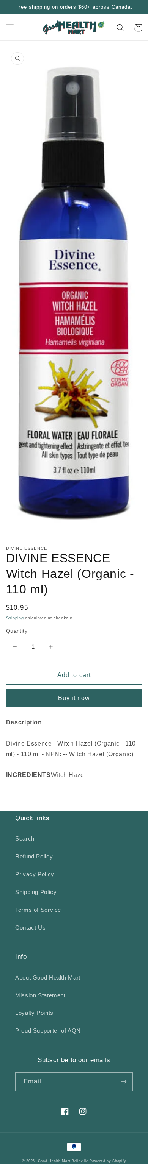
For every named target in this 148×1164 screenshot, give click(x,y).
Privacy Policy (34, 874)
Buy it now (74, 698)
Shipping (15, 618)
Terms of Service (38, 910)
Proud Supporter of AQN (48, 1031)
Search (25, 839)
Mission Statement (40, 995)
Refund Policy (34, 856)
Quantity (16, 631)
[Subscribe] (123, 1081)
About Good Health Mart (47, 978)
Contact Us (30, 928)
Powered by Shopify (108, 1161)
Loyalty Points (34, 1013)
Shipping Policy (36, 892)
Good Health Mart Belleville (63, 1161)
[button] (10, 27)
